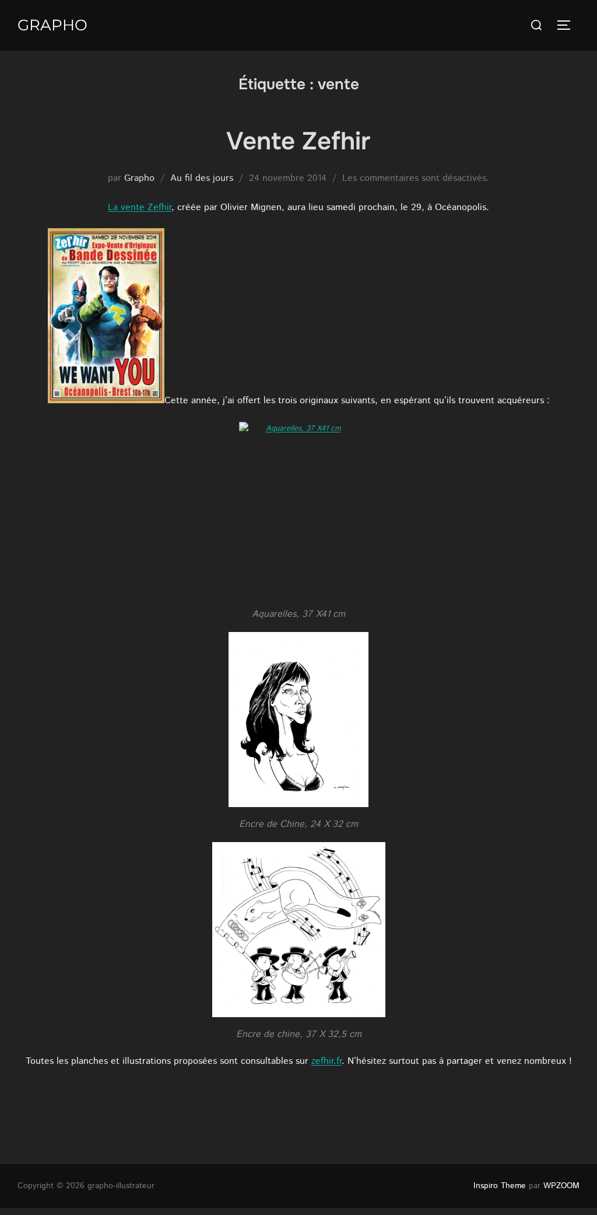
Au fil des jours (201, 178)
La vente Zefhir (139, 207)
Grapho (52, 25)
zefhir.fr (326, 1061)
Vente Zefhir (298, 141)
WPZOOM (561, 1186)
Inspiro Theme (499, 1186)
